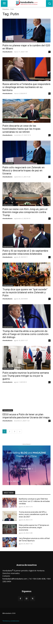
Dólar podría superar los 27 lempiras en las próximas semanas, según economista (34, 527)
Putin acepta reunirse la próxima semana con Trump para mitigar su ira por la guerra (25, 375)
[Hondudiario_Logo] (26, 3)
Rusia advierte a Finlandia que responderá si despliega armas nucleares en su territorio (26, 87)
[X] (32, 598)
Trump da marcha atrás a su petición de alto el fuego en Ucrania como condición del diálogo (25, 334)
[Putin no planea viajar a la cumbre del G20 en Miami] (26, 30)
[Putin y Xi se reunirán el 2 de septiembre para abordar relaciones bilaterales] (26, 236)
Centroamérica (7, 410)
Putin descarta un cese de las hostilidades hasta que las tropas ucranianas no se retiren (21, 128)
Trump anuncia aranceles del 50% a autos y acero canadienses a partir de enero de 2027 (33, 514)
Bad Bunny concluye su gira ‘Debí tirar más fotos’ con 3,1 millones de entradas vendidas (34, 501)
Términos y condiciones (10, 621)
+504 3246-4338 (38, 579)
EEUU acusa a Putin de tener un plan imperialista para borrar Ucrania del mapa (25, 416)
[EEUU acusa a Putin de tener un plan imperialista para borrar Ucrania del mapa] (26, 399)
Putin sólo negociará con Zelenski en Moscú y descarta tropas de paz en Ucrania (23, 170)
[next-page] (20, 431)
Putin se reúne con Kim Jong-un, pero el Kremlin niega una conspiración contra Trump (24, 212)
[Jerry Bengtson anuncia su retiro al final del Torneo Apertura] (9, 542)
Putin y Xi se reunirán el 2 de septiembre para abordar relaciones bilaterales (25, 252)
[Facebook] (20, 598)
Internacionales (8, 41)
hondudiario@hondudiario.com (14, 579)
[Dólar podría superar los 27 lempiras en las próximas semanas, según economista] (9, 529)
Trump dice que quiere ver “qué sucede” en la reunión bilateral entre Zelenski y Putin (24, 292)
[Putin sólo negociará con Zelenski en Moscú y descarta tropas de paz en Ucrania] (26, 152)
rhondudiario (7, 52)
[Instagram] (26, 598)
